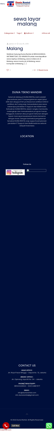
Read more (43, 70)
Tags (19, 33)
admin (11, 44)
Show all (46, 33)
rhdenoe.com (5, 430)
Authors (29, 33)
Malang (15, 48)
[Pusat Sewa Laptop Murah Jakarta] (19, 8)
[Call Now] (6, 425)
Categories (8, 33)
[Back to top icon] (27, 414)
